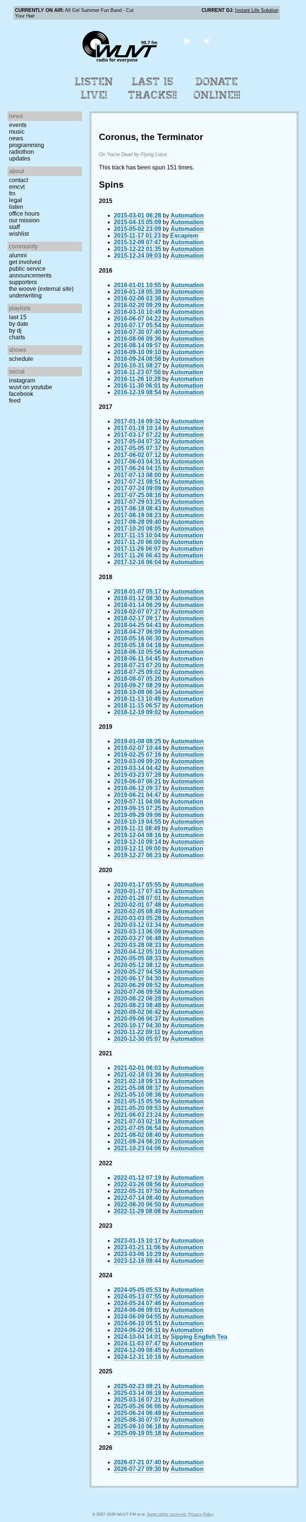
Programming (26, 145)
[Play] (187, 40)
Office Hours (24, 213)
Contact (18, 180)
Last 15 (17, 317)
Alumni (18, 255)
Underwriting (25, 295)
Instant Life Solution (256, 10)
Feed (15, 400)
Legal (15, 200)
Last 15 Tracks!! (152, 88)
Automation (187, 215)
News (16, 138)
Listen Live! (94, 88)
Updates (19, 158)
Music (17, 131)
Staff (14, 227)
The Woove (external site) (41, 289)
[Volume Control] (208, 40)
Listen (16, 207)
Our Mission (24, 220)
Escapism (184, 235)
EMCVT (17, 187)
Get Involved (25, 262)
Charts (17, 337)
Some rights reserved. (167, 1514)
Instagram (22, 380)
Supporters (23, 282)
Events (17, 125)
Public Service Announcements (30, 272)
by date (18, 324)
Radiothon (21, 152)
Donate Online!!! (217, 88)
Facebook (21, 394)
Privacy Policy (201, 1514)
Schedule (21, 359)
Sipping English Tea (199, 1337)
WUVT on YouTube (30, 387)
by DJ (15, 330)
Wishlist (19, 234)
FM (12, 193)
